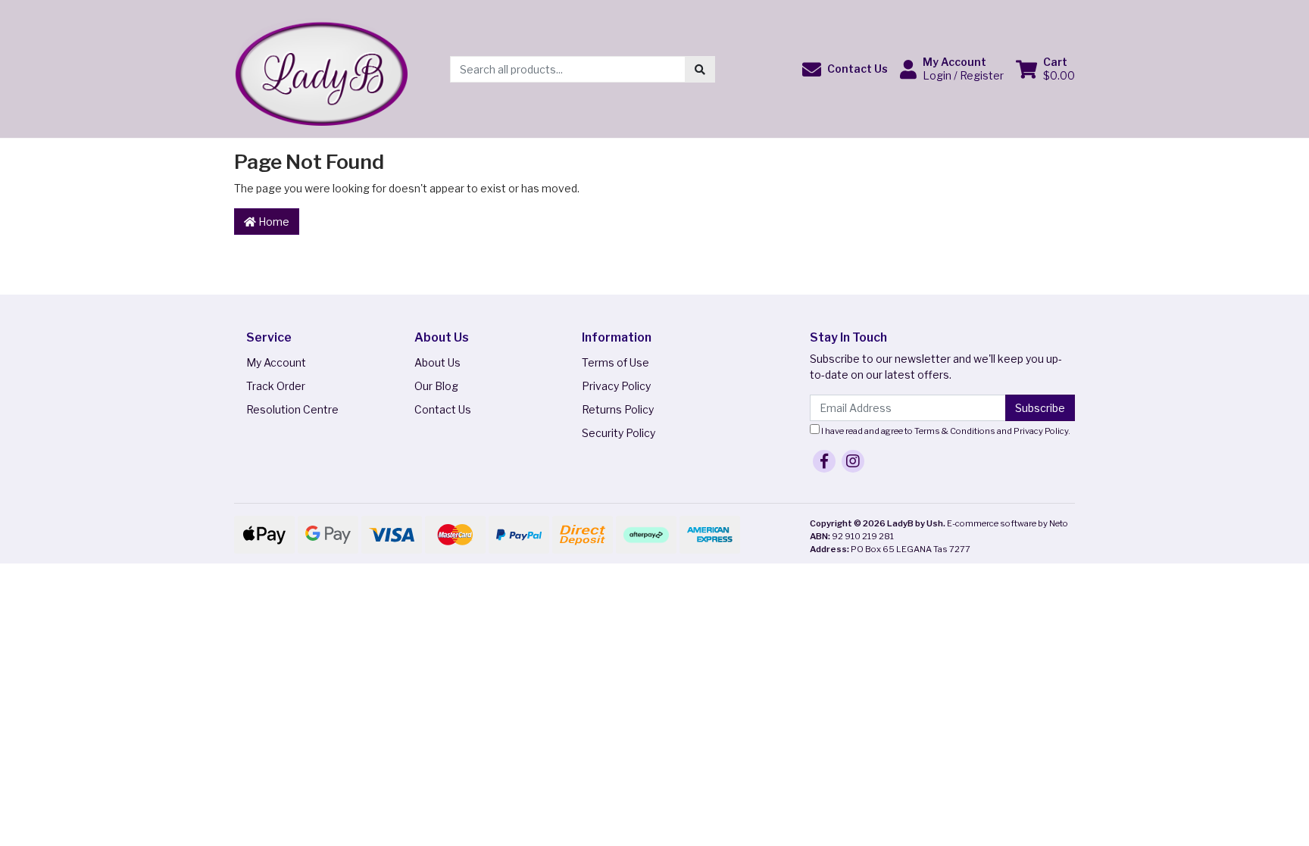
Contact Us (442, 409)
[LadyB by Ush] (321, 67)
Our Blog (436, 385)
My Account (276, 362)
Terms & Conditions (954, 431)
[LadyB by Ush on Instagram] (853, 461)
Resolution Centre (292, 409)
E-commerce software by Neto (1007, 523)
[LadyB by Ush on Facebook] (824, 461)
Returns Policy (618, 409)
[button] (845, 69)
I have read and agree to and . (945, 431)
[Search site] (700, 69)
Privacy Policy (616, 385)
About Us (437, 362)
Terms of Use (615, 362)
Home (272, 221)
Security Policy (618, 432)
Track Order (275, 385)
